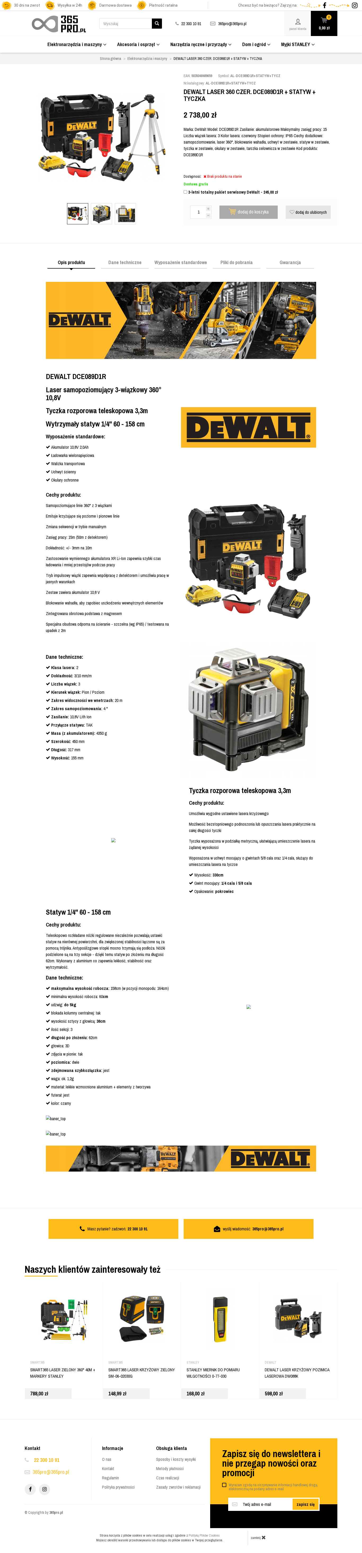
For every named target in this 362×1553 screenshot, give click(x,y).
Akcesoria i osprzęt (136, 44)
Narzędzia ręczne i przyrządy (198, 44)
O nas (106, 1459)
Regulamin (110, 1478)
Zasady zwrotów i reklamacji (178, 1487)
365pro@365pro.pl (232, 23)
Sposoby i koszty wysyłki (176, 1459)
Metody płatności (170, 1468)
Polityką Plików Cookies (204, 1535)
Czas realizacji (167, 1478)
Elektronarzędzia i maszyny (74, 44)
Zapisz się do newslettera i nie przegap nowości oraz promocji (271, 1463)
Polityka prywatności (118, 1487)
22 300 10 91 (46, 1459)
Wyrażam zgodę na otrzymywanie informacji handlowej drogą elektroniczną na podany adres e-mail (273, 1487)
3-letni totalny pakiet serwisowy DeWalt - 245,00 (232, 192)
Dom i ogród (254, 44)
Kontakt (108, 1468)
